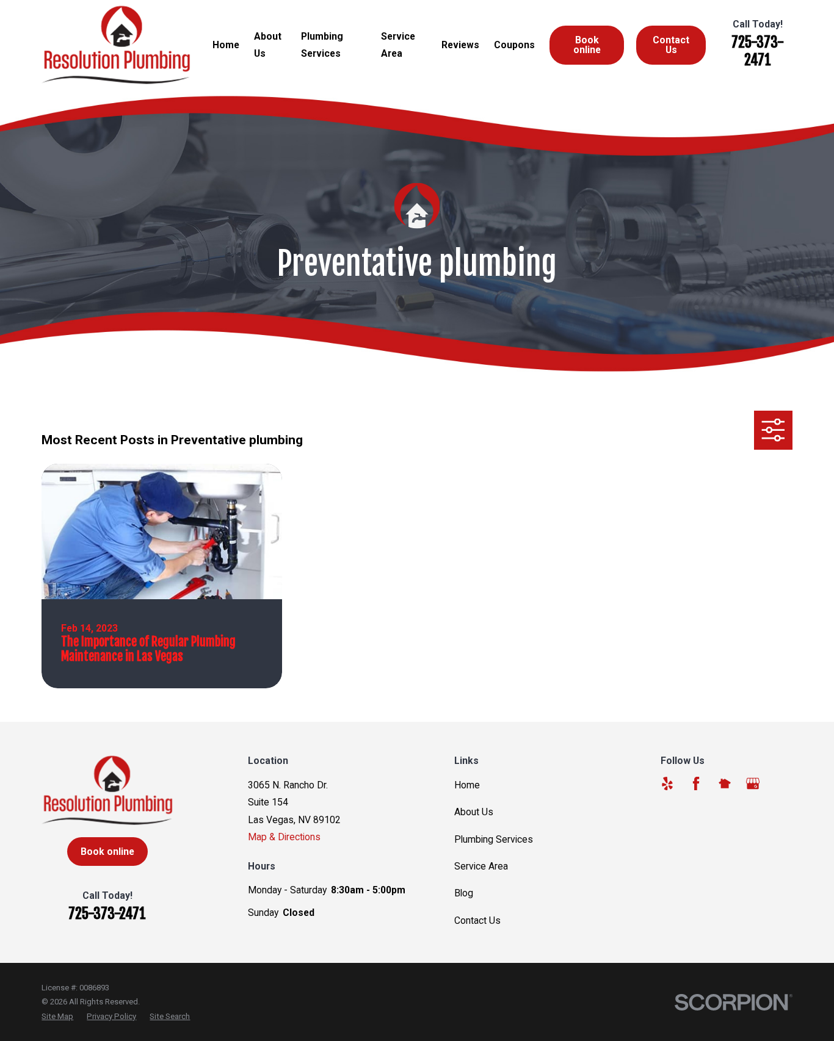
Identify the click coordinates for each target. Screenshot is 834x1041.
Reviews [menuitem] (460, 45)
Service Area (481, 866)
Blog (463, 893)
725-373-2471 (757, 51)
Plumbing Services (493, 839)
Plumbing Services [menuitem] (322, 45)
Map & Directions (284, 837)
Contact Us (671, 45)
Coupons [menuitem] (514, 45)
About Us (473, 812)
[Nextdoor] (724, 783)
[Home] (116, 44)
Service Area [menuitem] (398, 45)
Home (467, 785)
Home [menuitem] (225, 45)
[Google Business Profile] (753, 783)
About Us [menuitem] (267, 45)
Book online (587, 45)
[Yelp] (667, 783)
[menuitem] (57, 1016)
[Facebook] (696, 783)
